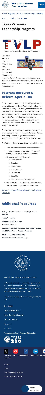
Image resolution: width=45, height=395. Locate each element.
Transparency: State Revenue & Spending (20, 333)
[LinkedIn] (35, 351)
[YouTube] (15, 351)
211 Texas (7, 328)
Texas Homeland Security (14, 315)
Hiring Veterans (8, 218)
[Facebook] (26, 351)
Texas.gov (7, 324)
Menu (41, 5)
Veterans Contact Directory (13, 234)
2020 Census (8, 306)
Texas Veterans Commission (14, 238)
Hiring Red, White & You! (12, 221)
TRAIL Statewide (10, 319)
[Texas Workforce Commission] (4, 5)
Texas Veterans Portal (12, 310)
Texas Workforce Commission (22, 5)
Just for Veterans (9, 225)
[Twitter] (6, 351)
